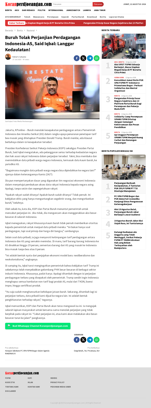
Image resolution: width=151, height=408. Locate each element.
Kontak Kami (34, 387)
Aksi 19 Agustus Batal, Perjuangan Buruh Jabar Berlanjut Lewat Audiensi (127, 212)
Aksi (116, 62)
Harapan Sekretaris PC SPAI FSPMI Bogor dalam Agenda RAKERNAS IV (27, 351)
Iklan (30, 382)
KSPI (30, 378)
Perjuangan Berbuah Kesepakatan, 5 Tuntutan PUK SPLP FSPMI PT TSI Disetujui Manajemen (127, 187)
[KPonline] (28, 4)
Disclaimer (10, 391)
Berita (121, 62)
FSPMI (8, 378)
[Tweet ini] (83, 58)
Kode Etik (10, 382)
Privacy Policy (57, 382)
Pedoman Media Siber (60, 387)
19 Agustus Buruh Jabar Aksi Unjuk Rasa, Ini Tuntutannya (128, 222)
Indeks (53, 378)
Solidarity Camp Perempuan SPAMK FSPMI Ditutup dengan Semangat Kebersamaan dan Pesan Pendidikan (128, 122)
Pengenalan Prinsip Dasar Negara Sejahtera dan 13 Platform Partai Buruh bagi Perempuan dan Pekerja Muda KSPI (127, 103)
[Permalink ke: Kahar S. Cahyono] (9, 58)
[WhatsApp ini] (97, 58)
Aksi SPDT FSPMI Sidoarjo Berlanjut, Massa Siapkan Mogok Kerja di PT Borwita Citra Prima (127, 68)
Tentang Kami (11, 387)
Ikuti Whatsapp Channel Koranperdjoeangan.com (40, 326)
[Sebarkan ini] (77, 58)
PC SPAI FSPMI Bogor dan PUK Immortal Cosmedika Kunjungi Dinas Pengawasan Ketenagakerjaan (128, 200)
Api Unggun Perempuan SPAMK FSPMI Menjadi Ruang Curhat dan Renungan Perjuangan (128, 138)
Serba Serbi (119, 77)
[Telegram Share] (90, 58)
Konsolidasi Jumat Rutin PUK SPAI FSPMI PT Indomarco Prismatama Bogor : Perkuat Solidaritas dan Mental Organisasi (128, 85)
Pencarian (98, 4)
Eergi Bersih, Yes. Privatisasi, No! (87, 349)
